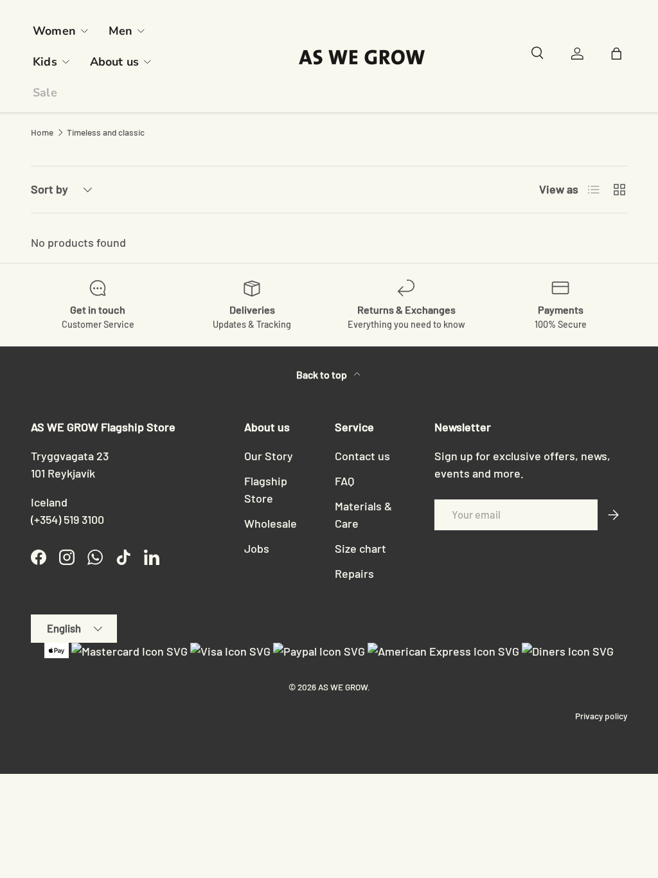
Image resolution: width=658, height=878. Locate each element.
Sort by (49, 189)
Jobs (256, 548)
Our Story (268, 456)
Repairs (354, 573)
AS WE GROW (343, 686)
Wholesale (270, 523)
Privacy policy (601, 715)
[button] (619, 56)
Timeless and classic (106, 132)
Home (42, 132)
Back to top (322, 374)
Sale (45, 92)
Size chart (360, 548)
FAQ (344, 481)
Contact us (362, 456)
